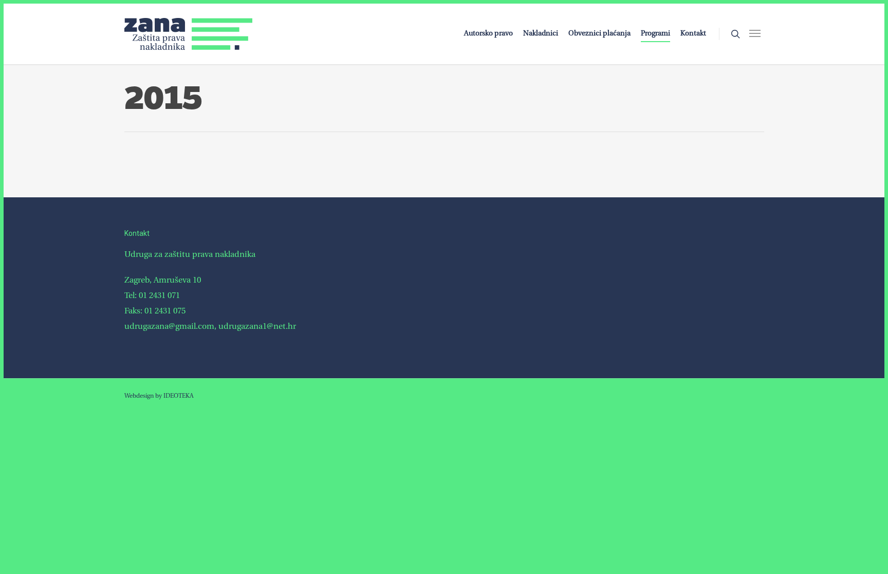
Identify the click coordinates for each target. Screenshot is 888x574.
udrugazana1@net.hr (257, 327)
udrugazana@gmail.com (169, 327)
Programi (655, 34)
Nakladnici (540, 34)
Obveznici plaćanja (599, 34)
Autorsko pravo (488, 34)
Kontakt (693, 34)
